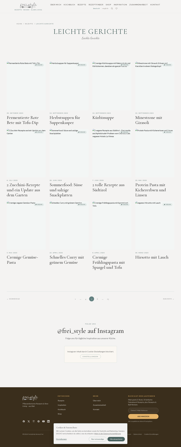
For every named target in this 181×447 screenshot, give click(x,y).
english (105, 8)
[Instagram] (33, 421)
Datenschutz (137, 434)
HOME (19, 24)
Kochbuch (69, 5)
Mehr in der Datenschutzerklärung (107, 434)
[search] (112, 8)
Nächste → (168, 299)
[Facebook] (24, 421)
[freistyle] (30, 397)
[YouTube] (43, 421)
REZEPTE (29, 24)
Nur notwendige (97, 439)
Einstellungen (90, 356)
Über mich (55, 5)
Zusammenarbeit (138, 5)
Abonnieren (143, 416)
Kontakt (155, 5)
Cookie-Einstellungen (151, 434)
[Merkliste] (116, 8)
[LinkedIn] (48, 421)
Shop (108, 5)
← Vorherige (13, 299)
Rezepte (82, 5)
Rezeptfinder (96, 5)
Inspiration (120, 5)
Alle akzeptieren (116, 439)
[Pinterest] (38, 421)
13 (108, 299)
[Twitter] (28, 421)
